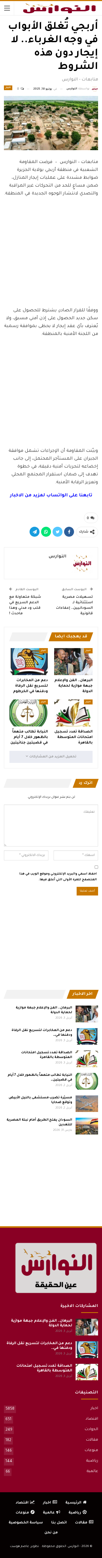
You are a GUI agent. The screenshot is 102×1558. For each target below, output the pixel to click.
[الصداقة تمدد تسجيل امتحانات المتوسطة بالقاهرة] (73, 712)
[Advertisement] (51, 263)
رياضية (92, 1461)
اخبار (8, 87)
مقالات (92, 1440)
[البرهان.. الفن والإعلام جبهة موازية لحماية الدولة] (73, 661)
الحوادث (91, 1429)
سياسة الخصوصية (26, 1523)
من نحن (51, 1533)
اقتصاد (92, 1419)
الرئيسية (73, 1503)
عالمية (92, 1471)
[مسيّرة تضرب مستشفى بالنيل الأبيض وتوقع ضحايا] (87, 1103)
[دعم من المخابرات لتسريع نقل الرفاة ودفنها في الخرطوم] (28, 661)
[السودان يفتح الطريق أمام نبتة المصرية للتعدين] (87, 1126)
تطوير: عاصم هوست (24, 1546)
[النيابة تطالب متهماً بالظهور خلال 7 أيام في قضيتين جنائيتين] (28, 712)
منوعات (91, 1450)
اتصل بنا (59, 1523)
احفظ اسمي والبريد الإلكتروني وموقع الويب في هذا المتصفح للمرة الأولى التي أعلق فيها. (58, 877)
